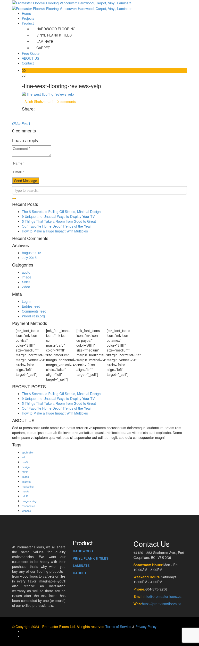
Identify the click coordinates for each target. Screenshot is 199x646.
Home (26, 13)
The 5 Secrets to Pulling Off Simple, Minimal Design (61, 211)
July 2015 (29, 257)
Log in (26, 301)
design (26, 467)
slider (26, 281)
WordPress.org (33, 316)
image (26, 277)
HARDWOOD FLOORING (55, 28)
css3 (25, 462)
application (28, 452)
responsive (28, 506)
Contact (28, 63)
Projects (28, 18)
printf (25, 496)
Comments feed (34, 311)
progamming (29, 501)
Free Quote (31, 53)
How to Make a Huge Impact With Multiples (55, 231)
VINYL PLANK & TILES (54, 35)
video (26, 286)
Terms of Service (118, 626)
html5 (25, 472)
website (26, 511)
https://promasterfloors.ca (161, 603)
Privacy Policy (146, 626)
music (25, 491)
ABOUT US (30, 58)
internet (26, 481)
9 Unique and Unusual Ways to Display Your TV (58, 216)
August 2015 (31, 252)
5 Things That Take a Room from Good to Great (59, 221)
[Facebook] (23, 116)
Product (28, 23)
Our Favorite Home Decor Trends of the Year (56, 226)
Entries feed (31, 306)
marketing (27, 486)
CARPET (43, 47)
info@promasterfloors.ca (163, 596)
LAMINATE (44, 41)
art (23, 457)
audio (26, 272)
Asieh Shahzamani (39, 101)
